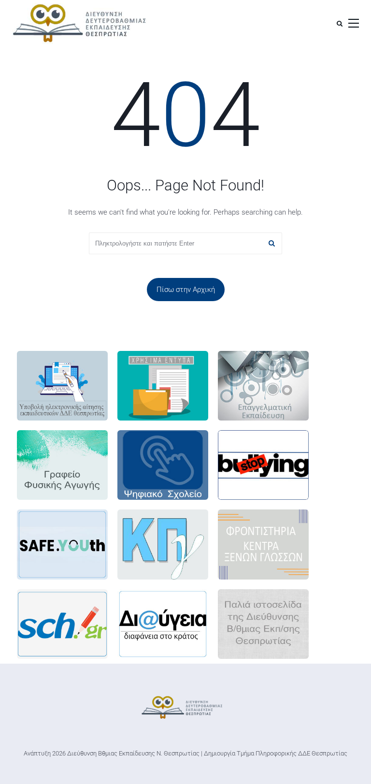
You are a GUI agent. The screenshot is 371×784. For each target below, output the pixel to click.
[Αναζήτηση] (339, 23)
